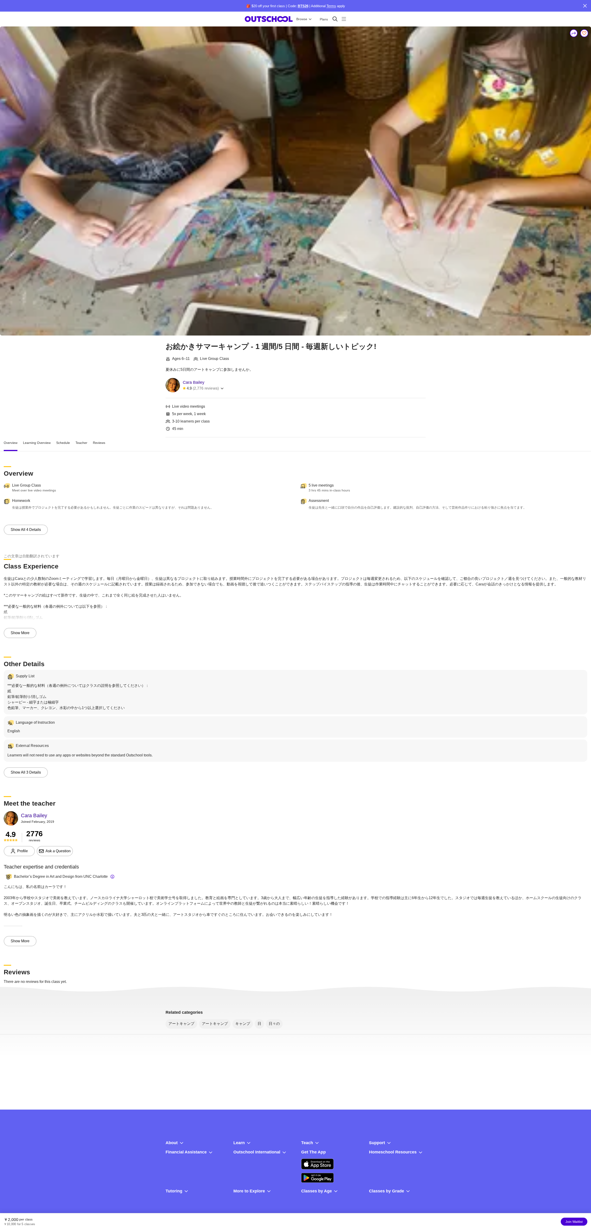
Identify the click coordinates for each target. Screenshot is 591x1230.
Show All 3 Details (26, 772)
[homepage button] (269, 19)
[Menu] (343, 18)
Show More (20, 633)
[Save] (584, 33)
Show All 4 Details (26, 530)
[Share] (574, 33)
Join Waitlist (574, 1222)
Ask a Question (58, 851)
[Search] (335, 19)
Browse (301, 19)
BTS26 (303, 6)
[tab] (10, 443)
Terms (331, 6)
